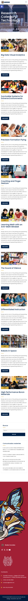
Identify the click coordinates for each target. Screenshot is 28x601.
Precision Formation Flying (13, 139)
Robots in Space (9, 350)
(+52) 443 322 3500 (8, 580)
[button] (2, 6)
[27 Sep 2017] (14, 382)
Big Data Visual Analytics (13, 55)
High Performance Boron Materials (12, 393)
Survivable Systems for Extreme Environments (12, 97)
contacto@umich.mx (8, 582)
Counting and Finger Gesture (11, 182)
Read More (5, 75)
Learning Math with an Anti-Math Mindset (11, 225)
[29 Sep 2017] (14, 45)
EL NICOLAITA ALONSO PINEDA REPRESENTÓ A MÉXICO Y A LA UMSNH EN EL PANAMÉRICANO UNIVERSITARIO (13, 449)
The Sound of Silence (11, 268)
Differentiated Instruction (13, 309)
